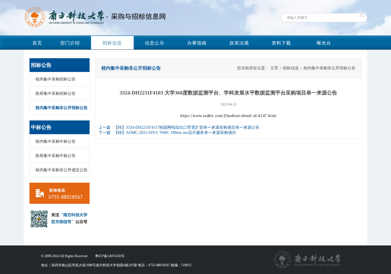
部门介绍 (70, 43)
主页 (274, 68)
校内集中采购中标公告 (55, 141)
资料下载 (281, 43)
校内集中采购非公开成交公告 (61, 170)
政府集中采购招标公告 (55, 93)
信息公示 (154, 43)
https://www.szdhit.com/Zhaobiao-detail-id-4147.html (228, 116)
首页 (37, 43)
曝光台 (324, 43)
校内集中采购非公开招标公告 (61, 108)
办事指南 (197, 43)
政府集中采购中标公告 (55, 156)
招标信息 (112, 43)
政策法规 (239, 43)
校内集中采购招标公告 (55, 79)
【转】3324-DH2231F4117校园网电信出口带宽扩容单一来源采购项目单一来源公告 (186, 127)
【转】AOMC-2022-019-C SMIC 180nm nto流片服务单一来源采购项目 (175, 132)
